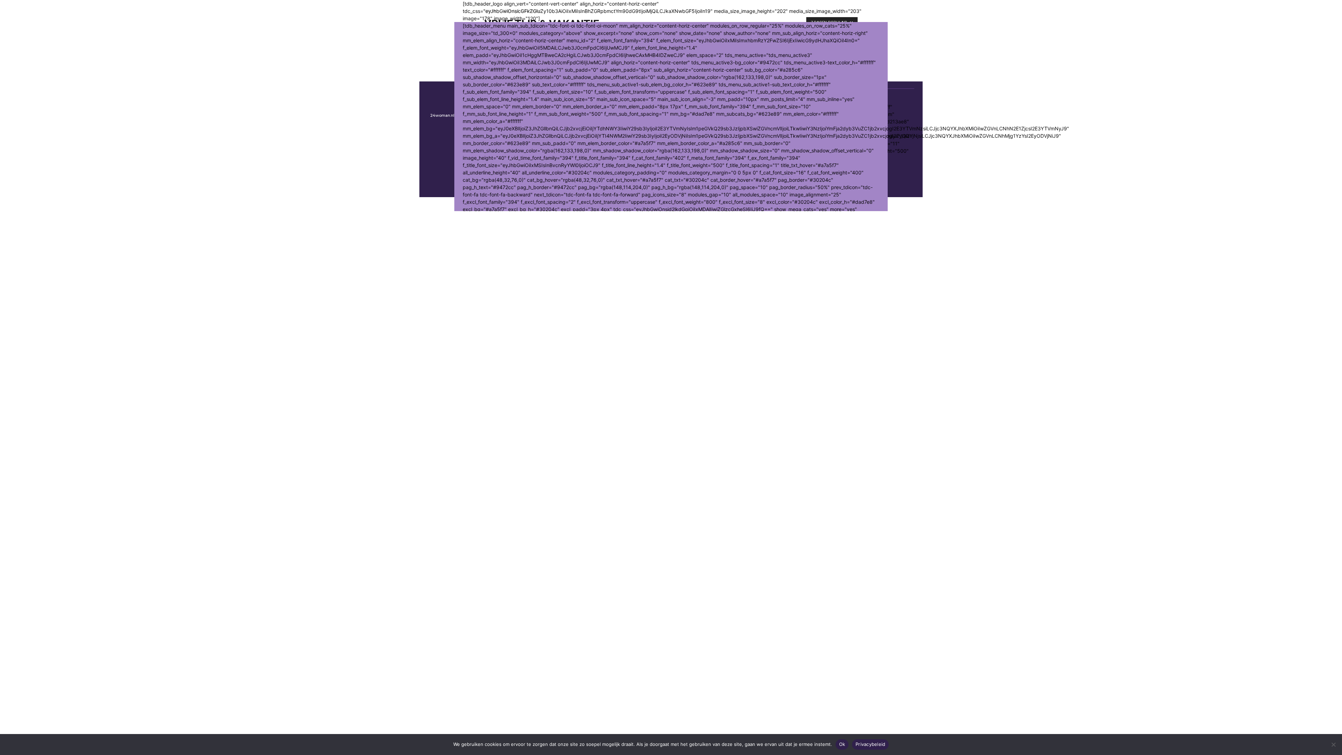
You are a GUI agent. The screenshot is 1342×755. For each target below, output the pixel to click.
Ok (842, 744)
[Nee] (1333, 744)
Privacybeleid (870, 744)
